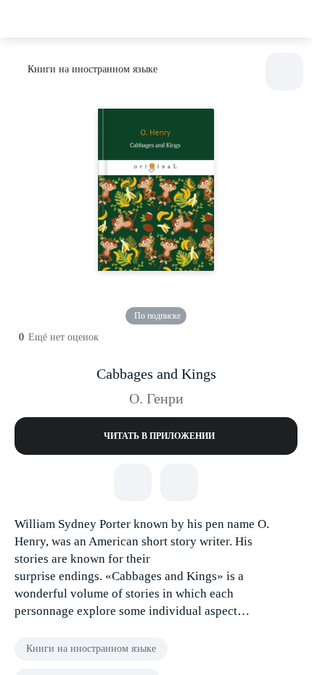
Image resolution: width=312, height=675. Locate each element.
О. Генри (156, 398)
